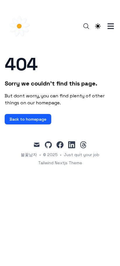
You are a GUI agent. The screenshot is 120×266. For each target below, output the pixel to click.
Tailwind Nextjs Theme (60, 162)
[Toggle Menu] (110, 26)
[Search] (86, 26)
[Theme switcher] (97, 26)
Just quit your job (81, 154)
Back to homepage (28, 119)
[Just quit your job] (21, 26)
